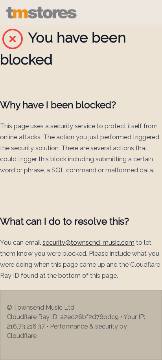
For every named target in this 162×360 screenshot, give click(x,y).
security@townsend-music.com (88, 242)
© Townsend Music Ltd (40, 307)
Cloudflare (22, 336)
